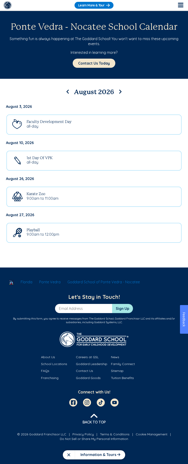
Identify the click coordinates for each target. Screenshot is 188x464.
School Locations (54, 364)
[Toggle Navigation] (180, 5)
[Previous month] (67, 91)
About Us (48, 357)
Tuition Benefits (122, 378)
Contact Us (84, 371)
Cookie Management (151, 434)
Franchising (49, 378)
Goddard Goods (88, 378)
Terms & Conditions (115, 434)
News (115, 357)
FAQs (45, 371)
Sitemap (117, 371)
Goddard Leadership (91, 364)
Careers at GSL (87, 357)
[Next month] (120, 91)
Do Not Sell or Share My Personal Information (94, 439)
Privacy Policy (83, 434)
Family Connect (123, 364)
